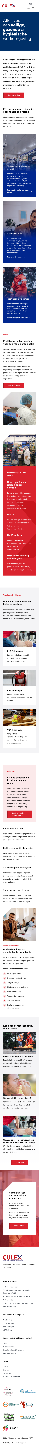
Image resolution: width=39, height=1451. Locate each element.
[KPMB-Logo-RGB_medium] (10, 1426)
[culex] (9, 4)
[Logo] (28, 1416)
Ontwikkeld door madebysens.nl (14, 1443)
